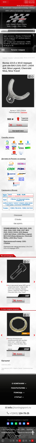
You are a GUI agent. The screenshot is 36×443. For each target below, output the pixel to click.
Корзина (30, 441)
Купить (19, 125)
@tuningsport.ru (19, 407)
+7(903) (19, 413)
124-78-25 (29, 1)
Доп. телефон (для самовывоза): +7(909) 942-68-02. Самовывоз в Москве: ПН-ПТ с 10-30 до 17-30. (17, 43)
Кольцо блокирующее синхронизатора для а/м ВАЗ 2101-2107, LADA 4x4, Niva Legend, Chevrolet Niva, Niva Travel (17, 342)
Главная (4, 58)
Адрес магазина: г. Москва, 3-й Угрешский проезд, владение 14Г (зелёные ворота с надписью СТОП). (17, 38)
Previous (1, 282)
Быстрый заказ (18, 131)
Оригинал (23, 112)
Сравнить (29, 76)
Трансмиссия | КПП (7, 368)
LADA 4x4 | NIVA (18, 58)
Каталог (10, 58)
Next (34, 282)
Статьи (18, 397)
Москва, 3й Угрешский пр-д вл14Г (25, 5)
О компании (18, 383)
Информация (3, 440)
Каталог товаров (18, 50)
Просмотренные (17, 441)
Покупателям (18, 388)
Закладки (11, 441)
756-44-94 (29, 3)
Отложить (32, 76)
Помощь (18, 393)
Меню (4, 2)
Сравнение (23, 441)
